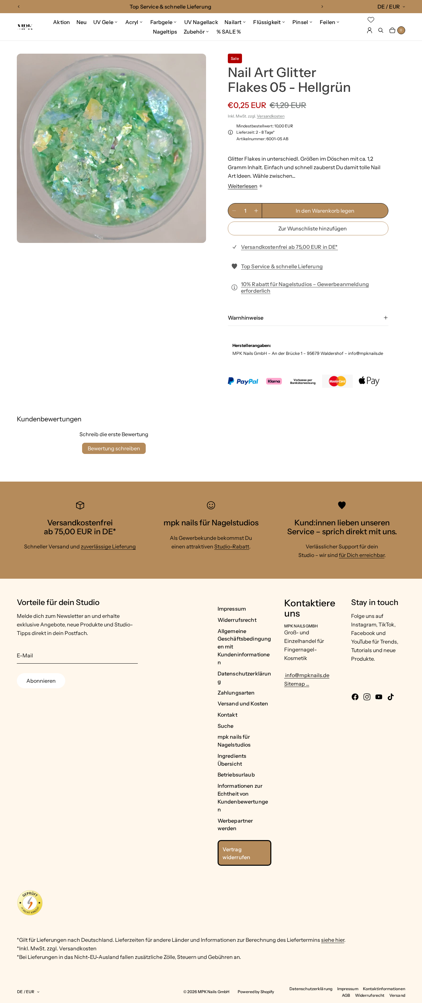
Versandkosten (271, 116)
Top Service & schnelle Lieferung (282, 266)
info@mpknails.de (306, 675)
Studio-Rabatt (231, 546)
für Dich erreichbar (361, 555)
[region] (171, 6)
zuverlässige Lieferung (108, 546)
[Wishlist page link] (371, 19)
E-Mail (25, 655)
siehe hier (332, 940)
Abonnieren (41, 680)
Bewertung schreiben (114, 448)
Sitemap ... (296, 683)
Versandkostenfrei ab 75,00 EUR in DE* (289, 247)
